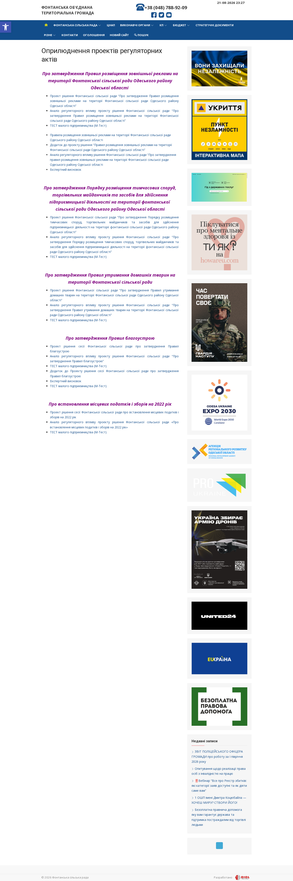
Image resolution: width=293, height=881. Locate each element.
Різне (48, 35)
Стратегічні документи (215, 25)
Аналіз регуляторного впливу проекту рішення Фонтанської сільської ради (111, 111)
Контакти (70, 35)
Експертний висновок (65, 169)
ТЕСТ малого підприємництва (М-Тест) (78, 125)
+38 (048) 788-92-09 (166, 8)
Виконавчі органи (135, 25)
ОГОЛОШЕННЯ (94, 35)
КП (161, 25)
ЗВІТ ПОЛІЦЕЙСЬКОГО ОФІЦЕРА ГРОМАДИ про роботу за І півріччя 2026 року (217, 756)
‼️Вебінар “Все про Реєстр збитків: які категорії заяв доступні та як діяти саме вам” (219, 786)
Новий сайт (119, 35)
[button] (5, 27)
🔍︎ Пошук (141, 35)
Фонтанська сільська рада (75, 25)
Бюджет (179, 25)
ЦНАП (111, 25)
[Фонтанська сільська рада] (46, 25)
